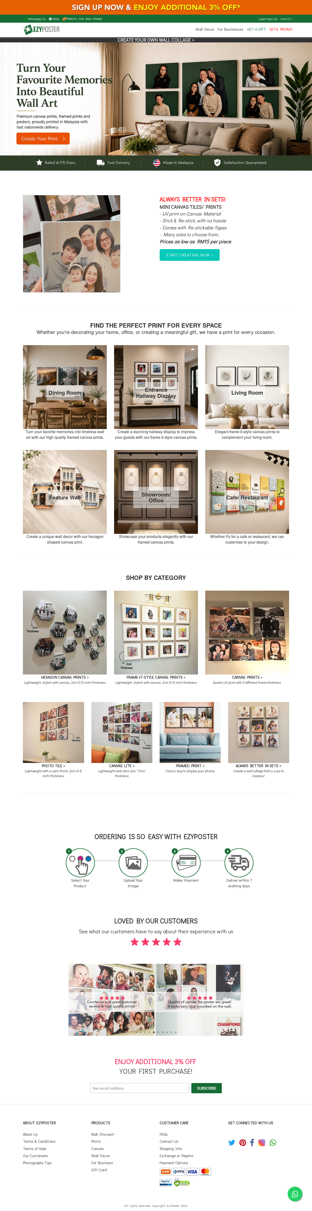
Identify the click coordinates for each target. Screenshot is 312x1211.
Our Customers (35, 1155)
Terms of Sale (34, 1148)
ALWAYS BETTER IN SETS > (258, 765)
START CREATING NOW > (189, 254)
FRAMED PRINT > (190, 765)
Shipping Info (171, 1148)
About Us (30, 1134)
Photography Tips (37, 1162)
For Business (102, 1162)
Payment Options (174, 1162)
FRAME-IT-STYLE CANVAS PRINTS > (156, 677)
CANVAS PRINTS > (247, 677)
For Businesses (231, 29)
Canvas (97, 1148)
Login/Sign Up (267, 19)
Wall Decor (204, 29)
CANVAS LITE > (122, 765)
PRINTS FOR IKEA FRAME (84, 19)
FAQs (55, 19)
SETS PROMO (281, 29)
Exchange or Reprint (177, 1155)
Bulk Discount (102, 1134)
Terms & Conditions (39, 1141)
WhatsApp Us (36, 19)
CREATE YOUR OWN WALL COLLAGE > (156, 40)
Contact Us (169, 1141)
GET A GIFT (256, 29)
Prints (96, 1141)
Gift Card (99, 1169)
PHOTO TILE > (53, 765)
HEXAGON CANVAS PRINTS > (65, 677)
